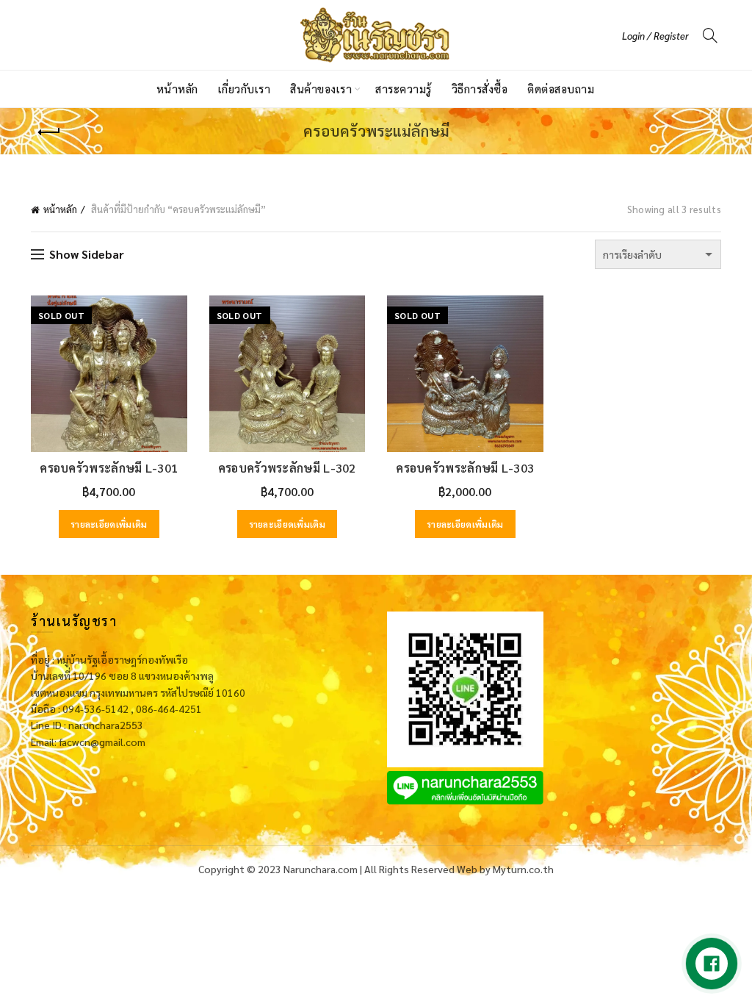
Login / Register (655, 35)
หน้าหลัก (177, 89)
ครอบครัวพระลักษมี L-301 (109, 468)
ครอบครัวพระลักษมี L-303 (465, 468)
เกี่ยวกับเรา (244, 89)
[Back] (49, 132)
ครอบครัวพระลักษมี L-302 (287, 468)
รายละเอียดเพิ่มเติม (109, 524)
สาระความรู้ (403, 89)
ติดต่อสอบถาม (560, 89)
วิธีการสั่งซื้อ (480, 89)
